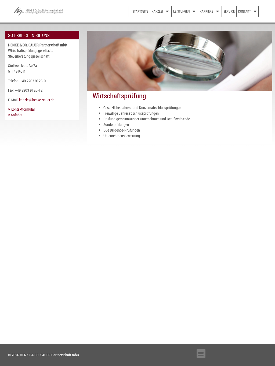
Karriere (206, 11)
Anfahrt (16, 114)
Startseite (140, 11)
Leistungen (181, 11)
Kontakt (244, 11)
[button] (201, 353)
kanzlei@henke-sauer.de (36, 99)
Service (229, 11)
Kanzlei (157, 11)
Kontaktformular (22, 109)
